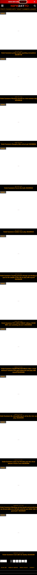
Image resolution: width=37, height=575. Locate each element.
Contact (32, 567)
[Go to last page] (25, 561)
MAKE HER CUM (13, 1)
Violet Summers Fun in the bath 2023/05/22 (18, 188)
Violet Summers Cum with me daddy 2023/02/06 (18, 554)
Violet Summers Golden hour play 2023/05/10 (18, 232)
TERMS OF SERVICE (13, 567)
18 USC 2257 (4, 567)
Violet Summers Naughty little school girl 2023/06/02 (18, 144)
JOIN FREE (23, 1)
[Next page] (20, 561)
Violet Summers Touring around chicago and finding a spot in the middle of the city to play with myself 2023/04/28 (18, 277)
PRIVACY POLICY (24, 567)
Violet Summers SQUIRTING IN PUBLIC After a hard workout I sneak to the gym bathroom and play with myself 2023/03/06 (18, 370)
